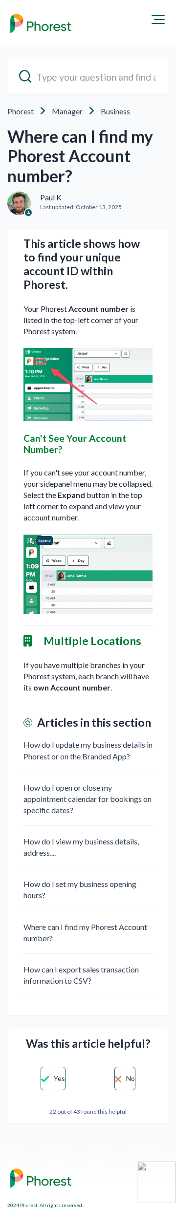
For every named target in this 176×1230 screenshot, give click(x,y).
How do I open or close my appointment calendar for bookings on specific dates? (87, 799)
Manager (67, 111)
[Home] (40, 23)
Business (115, 111)
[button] (158, 19)
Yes (59, 1078)
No (130, 1078)
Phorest (20, 111)
